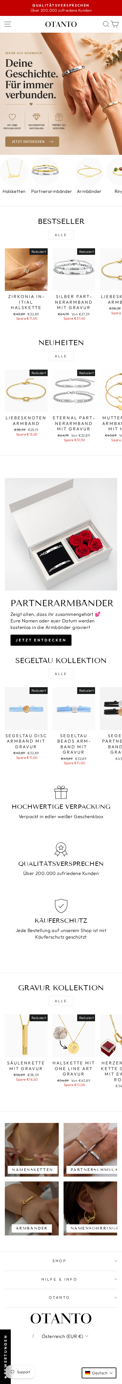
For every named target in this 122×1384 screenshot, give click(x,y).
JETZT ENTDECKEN (41, 640)
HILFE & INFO (59, 1279)
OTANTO (60, 1297)
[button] (99, 1373)
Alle (61, 235)
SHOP (59, 1260)
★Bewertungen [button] (5, 1357)
